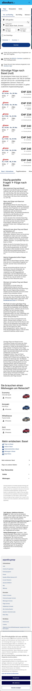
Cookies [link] (5, 624)
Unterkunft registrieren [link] (8, 569)
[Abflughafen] (16, 20)
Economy (14, 40)
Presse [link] (4, 574)
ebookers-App (8, 66)
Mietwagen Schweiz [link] (8, 600)
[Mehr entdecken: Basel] (16, 460)
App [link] (4, 585)
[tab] (5, 9)
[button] (16, 474)
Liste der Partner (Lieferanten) (10, 673)
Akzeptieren (16, 677)
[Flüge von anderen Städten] (16, 465)
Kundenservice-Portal (9, 300)
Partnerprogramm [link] (7, 571)
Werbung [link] (5, 588)
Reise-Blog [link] (5, 614)
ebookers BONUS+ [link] (7, 582)
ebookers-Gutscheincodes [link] (9, 612)
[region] (16, 661)
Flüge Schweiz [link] (6, 603)
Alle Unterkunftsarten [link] (8, 609)
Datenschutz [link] (6, 621)
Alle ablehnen (16, 682)
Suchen (16, 45)
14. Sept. (8, 31)
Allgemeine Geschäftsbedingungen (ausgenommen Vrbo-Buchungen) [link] (16, 628)
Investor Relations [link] (7, 580)
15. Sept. (23, 31)
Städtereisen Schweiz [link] (8, 606)
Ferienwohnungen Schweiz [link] (9, 598)
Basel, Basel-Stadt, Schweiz (14, 25)
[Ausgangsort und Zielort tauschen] (28, 22)
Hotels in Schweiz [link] (7, 595)
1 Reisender (5, 40)
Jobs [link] (4, 566)
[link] (16, 444)
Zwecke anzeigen (16, 687)
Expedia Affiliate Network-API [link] (10, 577)
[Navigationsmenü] (29, 2)
